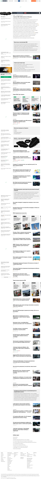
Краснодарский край (9, 460)
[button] (6, 13)
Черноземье (8, 466)
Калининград (8, 459)
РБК (1, 409)
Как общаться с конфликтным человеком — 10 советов (22, 198)
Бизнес (2, 337)
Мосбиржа (8, 478)
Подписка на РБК (22, 454)
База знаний (2, 460)
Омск (8, 456)
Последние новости (17, 133)
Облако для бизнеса (29, 459)
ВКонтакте (15, 453)
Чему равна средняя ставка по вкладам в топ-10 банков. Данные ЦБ (24, 69)
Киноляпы (15, 284)
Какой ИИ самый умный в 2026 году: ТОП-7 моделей (21, 439)
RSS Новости (22, 458)
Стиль (13, 343)
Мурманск (8, 469)
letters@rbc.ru (5, 476)
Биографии (2, 459)
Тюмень (8, 465)
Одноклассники (16, 454)
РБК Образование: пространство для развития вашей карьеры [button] (26, 190)
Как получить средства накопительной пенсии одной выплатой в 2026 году (24, 442)
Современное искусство (19, 15)
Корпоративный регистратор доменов (29, 460)
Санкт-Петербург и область (10, 453)
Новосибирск (9, 455)
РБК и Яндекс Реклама (3, 271)
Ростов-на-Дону (9, 463)
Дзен (14, 456)
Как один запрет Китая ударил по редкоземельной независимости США (25, 399)
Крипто (2, 142)
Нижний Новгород (9, 461)
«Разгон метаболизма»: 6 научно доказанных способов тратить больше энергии (26, 195)
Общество (2, 166)
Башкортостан (9, 457)
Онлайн (15, 129)
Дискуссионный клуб (15, 179)
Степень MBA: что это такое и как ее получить (20, 447)
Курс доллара (15, 437)
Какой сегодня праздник (17, 448)
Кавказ (8, 467)
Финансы (14, 379)
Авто (1, 135)
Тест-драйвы (24, 284)
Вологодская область (9, 458)
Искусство (15, 216)
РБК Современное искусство (20, 213)
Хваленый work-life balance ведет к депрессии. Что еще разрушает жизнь (25, 50)
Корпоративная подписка (23, 455)
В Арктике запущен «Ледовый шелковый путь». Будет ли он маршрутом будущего (26, 394)
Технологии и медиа (3, 405)
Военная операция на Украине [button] (21, 128)
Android (34, 454)
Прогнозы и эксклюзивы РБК (20, 42)
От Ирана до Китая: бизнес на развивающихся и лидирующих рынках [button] (25, 391)
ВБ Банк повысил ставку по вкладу (19, 68)
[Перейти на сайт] (6, 13)
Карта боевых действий (17, 132)
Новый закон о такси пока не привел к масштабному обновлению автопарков (26, 46)
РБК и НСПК (2, 84)
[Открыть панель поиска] (38, 0)
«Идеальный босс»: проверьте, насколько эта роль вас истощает (24, 194)
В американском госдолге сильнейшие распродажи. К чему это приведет (25, 393)
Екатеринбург (9, 454)
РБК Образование (3, 461)
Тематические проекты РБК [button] (19, 280)
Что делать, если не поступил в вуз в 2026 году (20, 446)
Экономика (2, 341)
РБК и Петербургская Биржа (4, 290)
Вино (13, 301)
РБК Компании (2, 54)
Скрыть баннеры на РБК (23, 453)
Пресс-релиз (2, 353)
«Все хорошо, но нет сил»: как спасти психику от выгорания (23, 197)
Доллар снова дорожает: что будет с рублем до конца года (23, 64)
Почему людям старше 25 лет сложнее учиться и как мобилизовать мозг (25, 45)
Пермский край (9, 462)
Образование (14, 166)
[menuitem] (10, 1)
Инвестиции (2, 89)
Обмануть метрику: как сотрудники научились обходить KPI (23, 47)
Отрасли (2, 220)
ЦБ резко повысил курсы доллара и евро (20, 65)
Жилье (32, 284)
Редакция (28, 455)
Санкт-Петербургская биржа (12, 478)
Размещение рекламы (29, 456)
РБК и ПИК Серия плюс (3, 208)
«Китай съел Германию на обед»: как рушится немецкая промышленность (25, 397)
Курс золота (15, 438)
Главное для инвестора (19, 62)
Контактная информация (30, 454)
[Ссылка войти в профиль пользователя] (39, 1)
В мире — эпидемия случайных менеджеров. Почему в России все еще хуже (25, 193)
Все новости (3, 16)
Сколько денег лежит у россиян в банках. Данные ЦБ (22, 70)
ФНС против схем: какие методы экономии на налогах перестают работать (25, 43)
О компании (28, 453)
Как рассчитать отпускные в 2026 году (19, 444)
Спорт (1, 81)
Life (13, 413)
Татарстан (8, 464)
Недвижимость (2, 286)
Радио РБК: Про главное (18, 94)
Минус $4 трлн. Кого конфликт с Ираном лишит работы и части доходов (25, 398)
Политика (2, 19)
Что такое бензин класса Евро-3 (18, 443)
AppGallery (35, 455)
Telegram (15, 455)
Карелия (8, 468)
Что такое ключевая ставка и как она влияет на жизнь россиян (22, 440)
